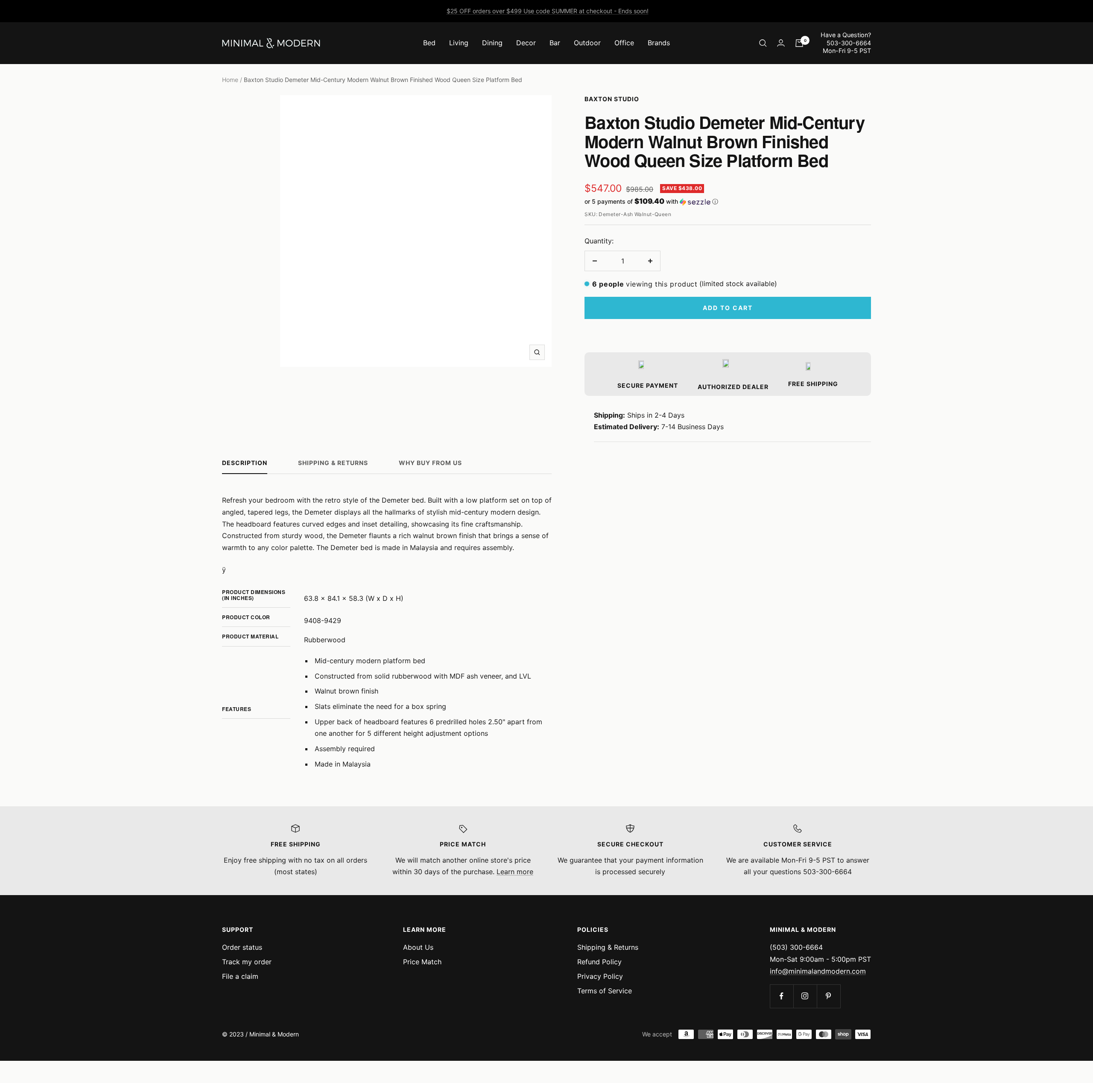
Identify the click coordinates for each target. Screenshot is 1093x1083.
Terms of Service (604, 990)
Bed (429, 42)
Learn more (515, 871)
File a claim (240, 976)
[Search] (763, 43)
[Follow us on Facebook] (781, 996)
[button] (727, 201)
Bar (554, 42)
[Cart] (799, 43)
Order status (242, 947)
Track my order (247, 961)
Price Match (422, 961)
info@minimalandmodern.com (818, 971)
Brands (659, 42)
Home (230, 79)
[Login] (781, 43)
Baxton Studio (611, 98)
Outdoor (587, 42)
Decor (526, 42)
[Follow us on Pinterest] (828, 996)
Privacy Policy (600, 976)
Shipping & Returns (333, 462)
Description (244, 462)
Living (458, 42)
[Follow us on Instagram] (805, 996)
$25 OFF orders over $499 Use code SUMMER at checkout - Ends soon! (548, 11)
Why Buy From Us (430, 462)
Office (624, 42)
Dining (492, 42)
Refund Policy (599, 961)
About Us (418, 947)
